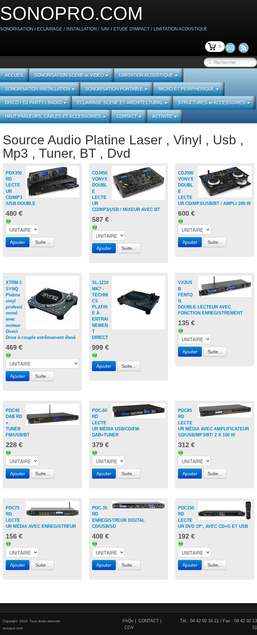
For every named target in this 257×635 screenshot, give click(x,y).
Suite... (42, 242)
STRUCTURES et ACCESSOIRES (214, 102)
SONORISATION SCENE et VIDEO (71, 75)
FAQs (128, 620)
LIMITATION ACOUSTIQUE (148, 75)
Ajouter (17, 242)
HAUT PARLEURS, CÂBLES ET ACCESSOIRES (55, 116)
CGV (129, 627)
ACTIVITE (164, 116)
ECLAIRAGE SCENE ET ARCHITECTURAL (122, 102)
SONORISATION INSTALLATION (40, 88)
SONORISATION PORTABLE (116, 88)
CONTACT (129, 116)
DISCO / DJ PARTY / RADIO (36, 102)
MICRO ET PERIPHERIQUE (188, 88)
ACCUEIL (14, 75)
